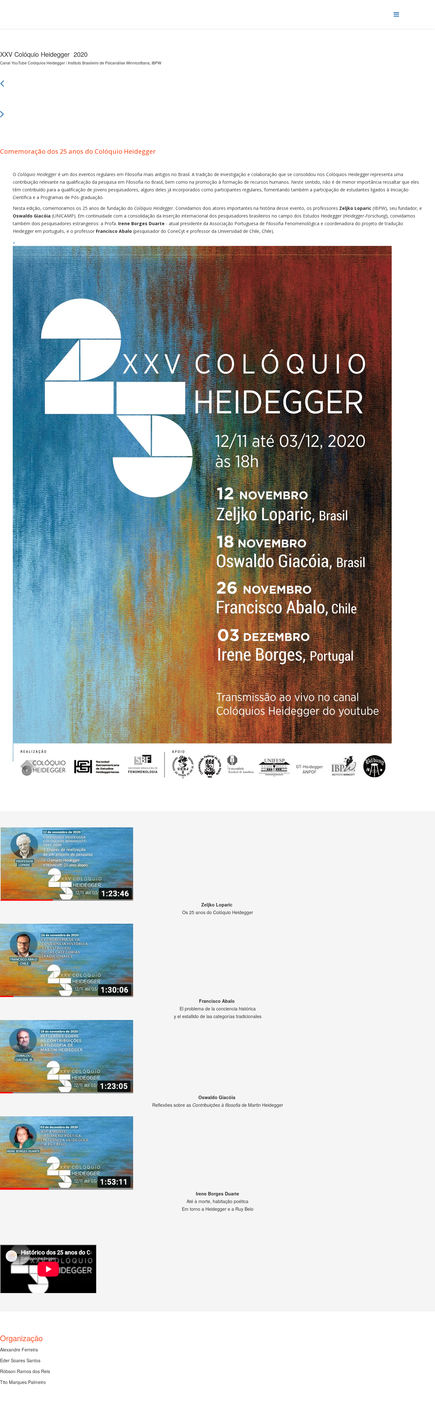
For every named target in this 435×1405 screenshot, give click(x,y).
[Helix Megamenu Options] (396, 14)
